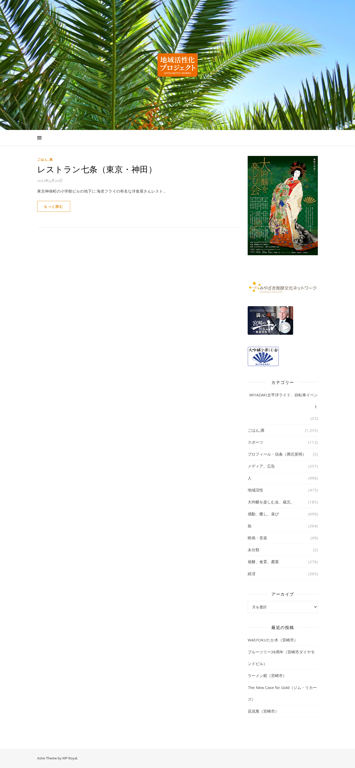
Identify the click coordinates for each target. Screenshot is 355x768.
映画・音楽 (257, 537)
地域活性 (255, 490)
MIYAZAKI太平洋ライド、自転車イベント (283, 400)
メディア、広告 (261, 466)
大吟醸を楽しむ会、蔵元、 (271, 501)
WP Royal (69, 758)
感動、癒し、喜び (263, 513)
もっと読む (53, 206)
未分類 (253, 549)
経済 (251, 573)
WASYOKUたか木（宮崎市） (273, 639)
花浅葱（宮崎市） (263, 711)
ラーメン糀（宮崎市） (267, 675)
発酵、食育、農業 (263, 561)
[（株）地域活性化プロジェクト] (177, 65)
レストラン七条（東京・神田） (97, 168)
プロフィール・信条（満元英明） (277, 454)
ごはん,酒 (45, 159)
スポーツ (255, 442)
